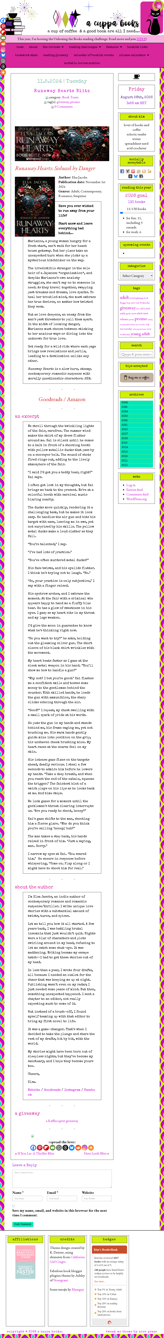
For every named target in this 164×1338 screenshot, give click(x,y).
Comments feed (137, 494)
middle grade (125, 313)
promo (75, 101)
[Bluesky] (72, 1148)
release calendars (133, 55)
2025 (124, 407)
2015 (124, 443)
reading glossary (55, 55)
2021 (125, 425)
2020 (125, 429)
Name (18, 1192)
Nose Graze (148, 1331)
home (20, 47)
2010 (125, 465)
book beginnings (136, 297)
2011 (125, 461)
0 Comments (64, 106)
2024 (125, 412)
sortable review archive (82, 63)
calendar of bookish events (94, 55)
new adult (137, 313)
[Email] (52, 1148)
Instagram (72, 1090)
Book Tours (70, 97)
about (33, 47)
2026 (125, 403)
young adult (140, 333)
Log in (130, 485)
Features (113, 47)
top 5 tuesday (140, 324)
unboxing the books (139, 329)
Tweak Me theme (119, 1331)
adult (124, 297)
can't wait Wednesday (140, 302)
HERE (141, 39)
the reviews (52, 47)
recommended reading (127, 324)
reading (150, 319)
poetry (131, 319)
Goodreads (50, 399)
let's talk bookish (143, 308)
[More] (91, 1148)
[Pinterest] (40, 1148)
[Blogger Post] (59, 1148)
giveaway (63, 101)
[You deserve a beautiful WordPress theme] (25, 1253)
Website (34, 1090)
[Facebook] (33, 1148)
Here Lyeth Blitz (95, 1153)
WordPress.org (136, 499)
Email (52, 1192)
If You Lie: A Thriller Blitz (36, 1153)
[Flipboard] (46, 1148)
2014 (125, 447)
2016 (125, 438)
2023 (125, 416)
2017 (125, 434)
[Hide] (1, 78)
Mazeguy (78, 1289)
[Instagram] (84, 1148)
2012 (125, 456)
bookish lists (137, 47)
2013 (125, 452)
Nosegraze (60, 1280)
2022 (125, 420)
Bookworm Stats (26, 55)
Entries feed (134, 489)
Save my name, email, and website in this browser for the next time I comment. (59, 1212)
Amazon (76, 399)
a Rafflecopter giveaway (62, 1120)
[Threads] (65, 1148)
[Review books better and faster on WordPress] (25, 1270)
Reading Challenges (84, 47)
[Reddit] (78, 1148)
